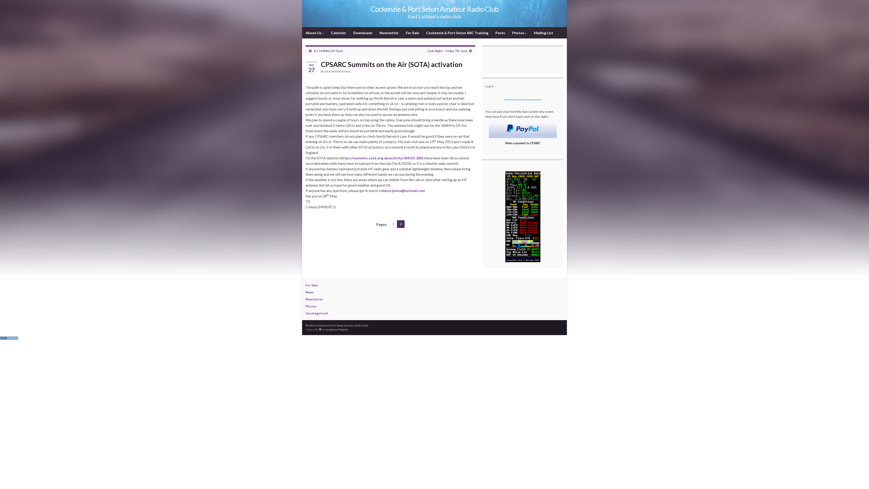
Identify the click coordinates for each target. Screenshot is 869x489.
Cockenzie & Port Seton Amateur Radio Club (435, 9)
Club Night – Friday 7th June (447, 51)
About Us (314, 33)
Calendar (338, 33)
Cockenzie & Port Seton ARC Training (457, 33)
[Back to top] (858, 478)
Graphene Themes (336, 329)
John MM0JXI (333, 71)
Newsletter (389, 33)
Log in (489, 86)
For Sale (412, 33)
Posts (500, 33)
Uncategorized (317, 313)
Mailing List (543, 33)
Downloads (362, 33)
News (347, 71)
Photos (518, 33)
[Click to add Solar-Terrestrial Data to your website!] (522, 216)
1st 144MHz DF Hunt (328, 51)
